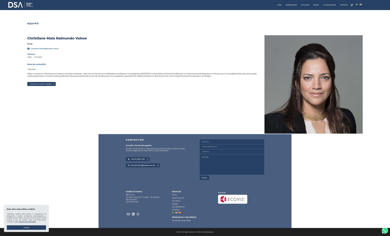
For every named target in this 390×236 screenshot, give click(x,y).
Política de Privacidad (27, 222)
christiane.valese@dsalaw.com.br (45, 49)
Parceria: (222, 193)
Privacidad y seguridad (181, 220)
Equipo (316, 5)
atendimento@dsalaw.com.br (143, 165)
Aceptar (26, 227)
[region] (26, 218)
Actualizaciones (329, 5)
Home (279, 5)
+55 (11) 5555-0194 (138, 159)
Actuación (305, 5)
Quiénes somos (291, 5)
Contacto (344, 5)
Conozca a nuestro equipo (40, 84)
